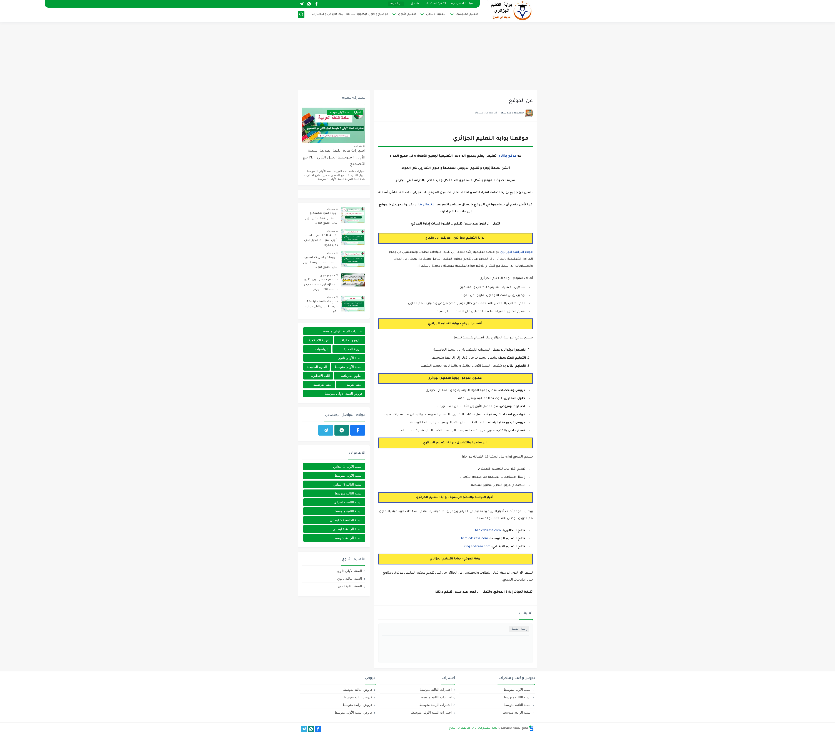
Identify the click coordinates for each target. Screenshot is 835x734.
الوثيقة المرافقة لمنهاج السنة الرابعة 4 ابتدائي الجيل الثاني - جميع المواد (321, 218)
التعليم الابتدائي (436, 14)
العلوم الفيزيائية (351, 376)
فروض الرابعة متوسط (357, 705)
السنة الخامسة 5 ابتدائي (346, 520)
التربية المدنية (353, 349)
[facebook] (316, 4)
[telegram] (301, 4)
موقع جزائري (507, 156)
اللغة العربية (354, 384)
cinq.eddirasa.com (477, 547)
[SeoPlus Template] (531, 728)
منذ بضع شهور (327, 275)
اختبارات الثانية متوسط (436, 697)
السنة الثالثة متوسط (348, 493)
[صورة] (353, 215)
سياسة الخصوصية (462, 3)
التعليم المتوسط (467, 14)
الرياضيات (322, 349)
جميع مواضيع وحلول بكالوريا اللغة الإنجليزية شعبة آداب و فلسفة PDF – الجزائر (320, 284)
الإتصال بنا (427, 205)
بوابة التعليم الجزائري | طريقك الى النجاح (473, 728)
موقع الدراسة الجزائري (516, 252)
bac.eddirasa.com (488, 531)
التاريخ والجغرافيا (350, 340)
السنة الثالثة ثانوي (349, 578)
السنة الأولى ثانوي (350, 358)
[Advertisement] (417, 56)
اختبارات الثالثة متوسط (436, 689)
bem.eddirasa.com (474, 539)
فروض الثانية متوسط (357, 697)
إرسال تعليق (519, 629)
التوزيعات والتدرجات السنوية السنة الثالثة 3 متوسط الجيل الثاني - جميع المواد (320, 262)
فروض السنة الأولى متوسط (343, 393)
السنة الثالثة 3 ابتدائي (347, 484)
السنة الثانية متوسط (348, 511)
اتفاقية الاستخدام (436, 3)
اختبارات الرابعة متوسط (435, 705)
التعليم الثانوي (407, 14)
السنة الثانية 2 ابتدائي (348, 502)
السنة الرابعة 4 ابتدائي (347, 529)
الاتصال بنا (414, 3)
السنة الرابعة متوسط (348, 538)
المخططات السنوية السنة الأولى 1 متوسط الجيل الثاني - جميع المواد (320, 240)
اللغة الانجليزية (320, 376)
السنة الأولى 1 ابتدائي (347, 466)
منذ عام (358, 145)
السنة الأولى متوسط (348, 367)
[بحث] (301, 14)
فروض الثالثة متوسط (357, 689)
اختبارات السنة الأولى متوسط (342, 331)
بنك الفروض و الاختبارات (327, 14)
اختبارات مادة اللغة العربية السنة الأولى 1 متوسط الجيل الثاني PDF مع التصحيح (334, 157)
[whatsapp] (309, 4)
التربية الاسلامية (319, 340)
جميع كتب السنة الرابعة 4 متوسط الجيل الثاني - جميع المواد (321, 306)
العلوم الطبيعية (317, 367)
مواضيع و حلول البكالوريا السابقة (367, 14)
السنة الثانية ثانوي (349, 586)
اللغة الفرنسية (322, 384)
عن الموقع (395, 3)
